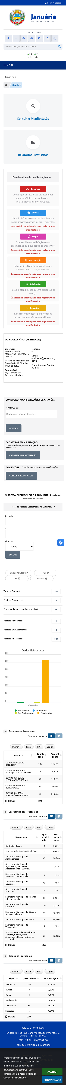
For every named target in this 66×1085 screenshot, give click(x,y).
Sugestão (9, 1011)
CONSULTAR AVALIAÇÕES (21, 475)
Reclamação (11, 1000)
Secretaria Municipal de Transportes (16, 926)
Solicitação (10, 1005)
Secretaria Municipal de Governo (16, 905)
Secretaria (21, 837)
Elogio (8, 995)
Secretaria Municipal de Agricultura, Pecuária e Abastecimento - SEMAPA (17, 866)
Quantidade (40, 755)
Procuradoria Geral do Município (20, 851)
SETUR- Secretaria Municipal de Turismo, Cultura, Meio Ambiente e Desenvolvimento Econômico (20, 935)
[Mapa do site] (47, 38)
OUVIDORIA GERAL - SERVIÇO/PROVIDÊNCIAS (17, 794)
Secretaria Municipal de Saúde (19, 919)
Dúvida (8, 990)
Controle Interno (13, 846)
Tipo (11, 978)
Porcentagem (55, 755)
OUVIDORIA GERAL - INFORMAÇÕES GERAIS (16, 779)
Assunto (18, 755)
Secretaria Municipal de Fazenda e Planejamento (20, 898)
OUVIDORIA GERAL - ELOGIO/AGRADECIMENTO (18, 771)
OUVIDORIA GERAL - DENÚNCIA (15, 763)
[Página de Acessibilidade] (54, 38)
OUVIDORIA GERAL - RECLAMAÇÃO (15, 786)
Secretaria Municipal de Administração (16, 857)
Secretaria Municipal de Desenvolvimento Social (16, 875)
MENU (10, 65)
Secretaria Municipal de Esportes (16, 890)
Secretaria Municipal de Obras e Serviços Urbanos (20, 913)
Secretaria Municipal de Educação (16, 882)
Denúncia (10, 984)
